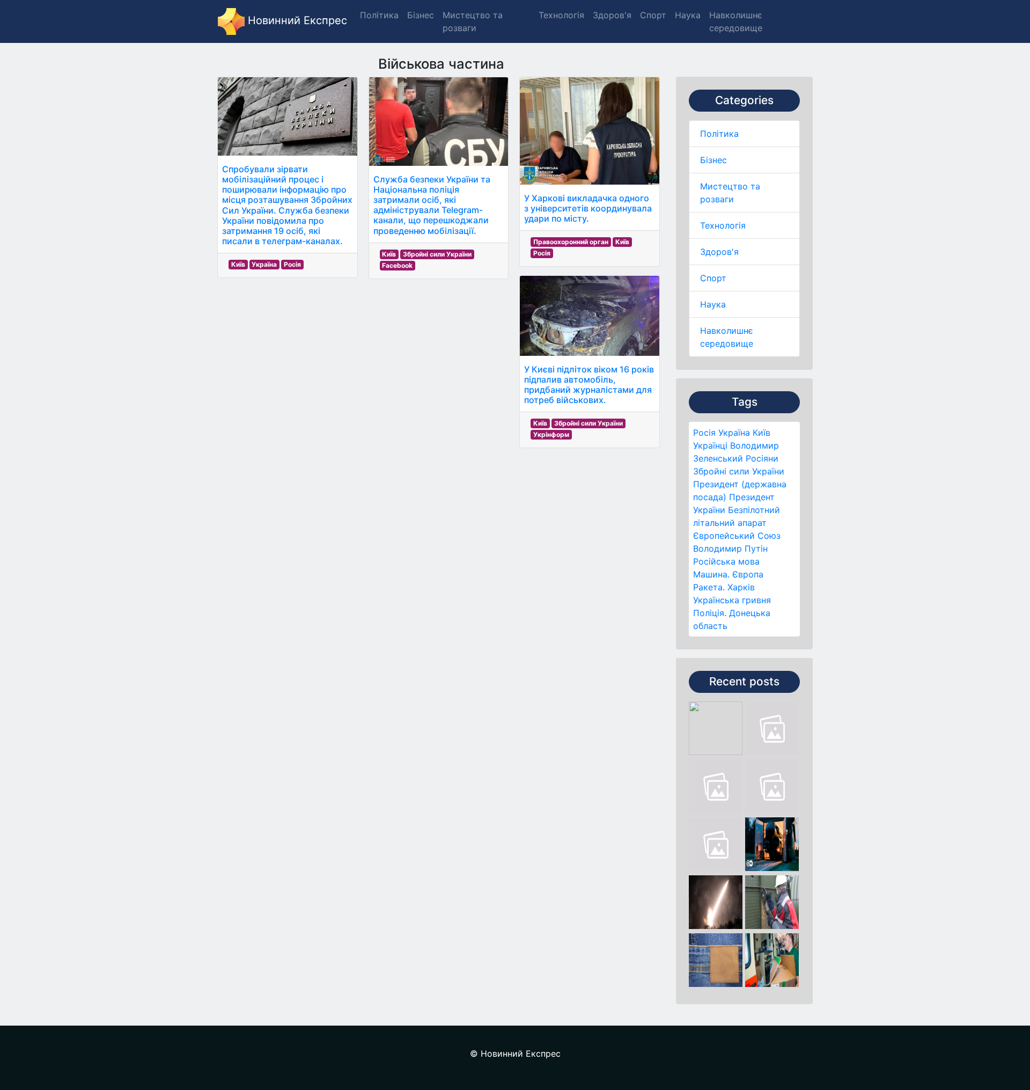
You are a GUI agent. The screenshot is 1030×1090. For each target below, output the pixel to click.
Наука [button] (688, 15)
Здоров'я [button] (612, 15)
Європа (747, 574)
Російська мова (726, 561)
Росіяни (762, 458)
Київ (761, 432)
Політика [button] (379, 15)
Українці (710, 445)
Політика (719, 133)
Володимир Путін (730, 548)
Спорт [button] (653, 15)
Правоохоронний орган (570, 242)
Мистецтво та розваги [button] (473, 21)
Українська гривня (732, 600)
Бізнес (713, 160)
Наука (713, 304)
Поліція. (709, 613)
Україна (734, 432)
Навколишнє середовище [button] (735, 21)
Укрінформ (551, 434)
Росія (704, 432)
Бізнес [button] (420, 15)
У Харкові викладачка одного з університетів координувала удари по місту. (588, 208)
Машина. (711, 574)
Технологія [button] (561, 15)
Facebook (397, 265)
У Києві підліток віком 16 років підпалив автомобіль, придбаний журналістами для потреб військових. (589, 385)
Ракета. (709, 587)
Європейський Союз (737, 535)
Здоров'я (719, 251)
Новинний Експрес (296, 20)
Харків (741, 587)
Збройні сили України (738, 471)
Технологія (723, 225)
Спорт (713, 278)
